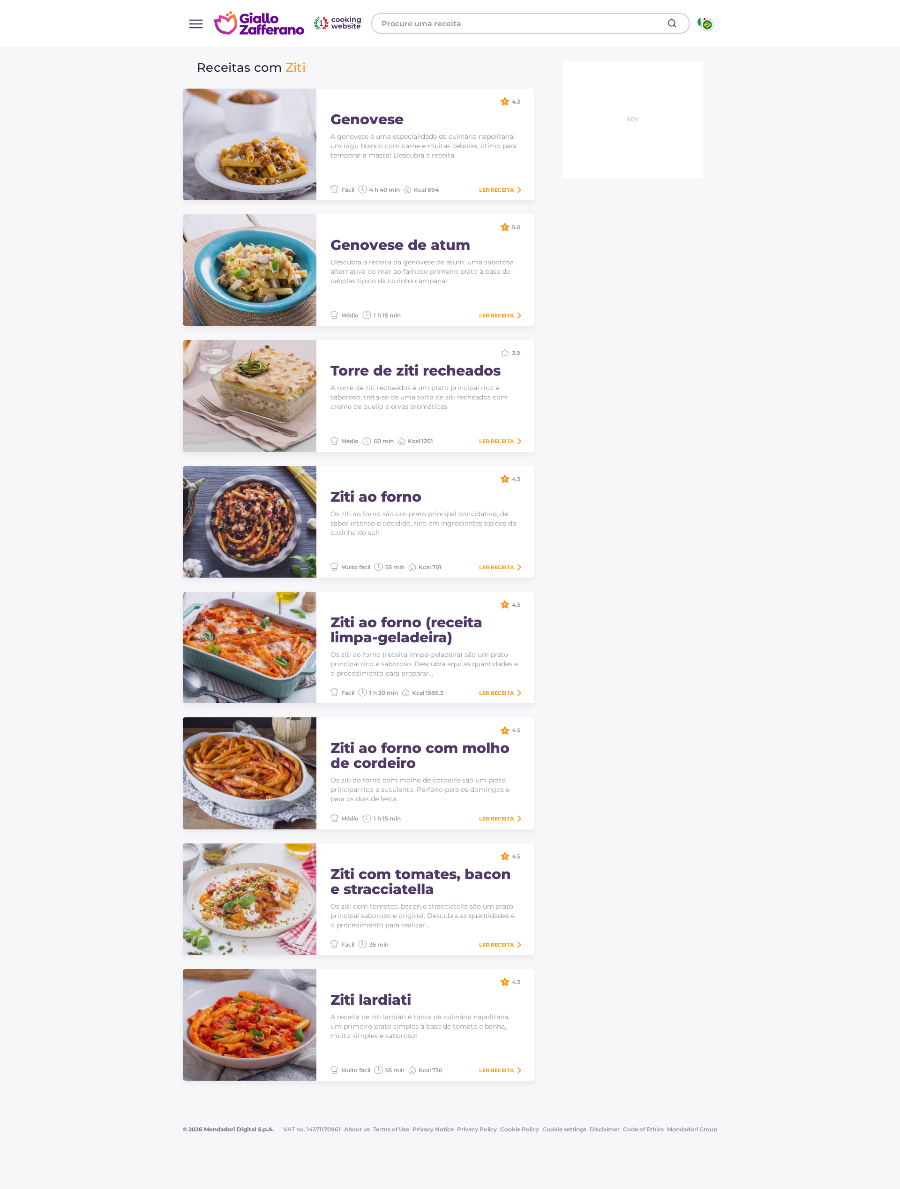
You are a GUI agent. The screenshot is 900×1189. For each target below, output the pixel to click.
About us (357, 1129)
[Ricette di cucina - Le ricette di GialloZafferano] (705, 23)
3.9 (516, 352)
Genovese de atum (400, 245)
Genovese (367, 119)
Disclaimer (605, 1129)
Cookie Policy (519, 1129)
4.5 (516, 604)
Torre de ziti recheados (415, 370)
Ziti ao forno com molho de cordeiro (420, 756)
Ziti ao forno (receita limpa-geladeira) (406, 630)
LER (496, 190)
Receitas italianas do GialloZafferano (289, 23)
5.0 (516, 227)
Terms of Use (391, 1129)
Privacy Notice (433, 1129)
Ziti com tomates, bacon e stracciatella (420, 882)
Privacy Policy (477, 1129)
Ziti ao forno (375, 496)
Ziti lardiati (370, 1000)
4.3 (516, 101)
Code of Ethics (643, 1129)
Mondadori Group (692, 1129)
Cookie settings (564, 1129)
